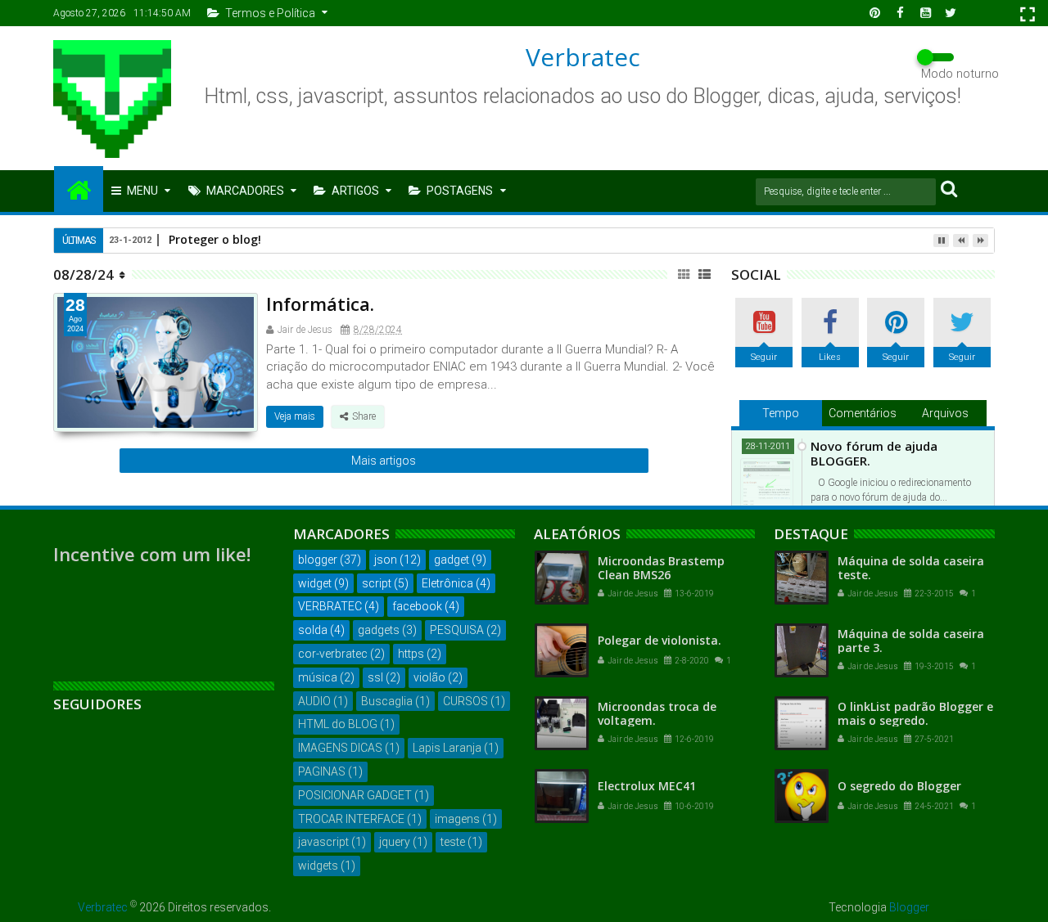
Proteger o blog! (215, 239)
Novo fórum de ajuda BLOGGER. (874, 453)
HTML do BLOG (337, 724)
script (376, 583)
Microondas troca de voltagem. (657, 713)
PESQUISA (457, 629)
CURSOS (465, 701)
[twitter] (950, 13)
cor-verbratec (333, 653)
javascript (323, 841)
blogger (317, 559)
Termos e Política (270, 13)
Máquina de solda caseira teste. (911, 567)
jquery (394, 841)
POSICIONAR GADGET (355, 795)
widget (315, 583)
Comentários (863, 413)
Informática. (320, 303)
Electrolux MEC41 (647, 786)
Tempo (780, 413)
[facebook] (899, 13)
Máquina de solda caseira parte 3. (911, 640)
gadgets (379, 629)
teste (452, 841)
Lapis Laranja (447, 747)
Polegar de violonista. (659, 640)
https (411, 653)
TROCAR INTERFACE (351, 818)
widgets (318, 865)
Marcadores (245, 190)
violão (429, 677)
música (317, 677)
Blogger (909, 907)
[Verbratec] (78, 189)
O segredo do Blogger (899, 786)
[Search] (949, 187)
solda (313, 629)
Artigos (355, 190)
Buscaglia (387, 701)
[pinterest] (874, 13)
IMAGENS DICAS (340, 747)
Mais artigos (383, 460)
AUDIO (314, 701)
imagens (457, 818)
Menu (142, 190)
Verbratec (583, 57)
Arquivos (945, 413)
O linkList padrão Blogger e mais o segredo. (915, 713)
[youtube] (925, 13)
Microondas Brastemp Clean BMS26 (661, 567)
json (385, 559)
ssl (375, 677)
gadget (451, 559)
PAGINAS (322, 771)
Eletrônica (447, 583)
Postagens (460, 190)
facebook (417, 606)
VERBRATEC (330, 606)
